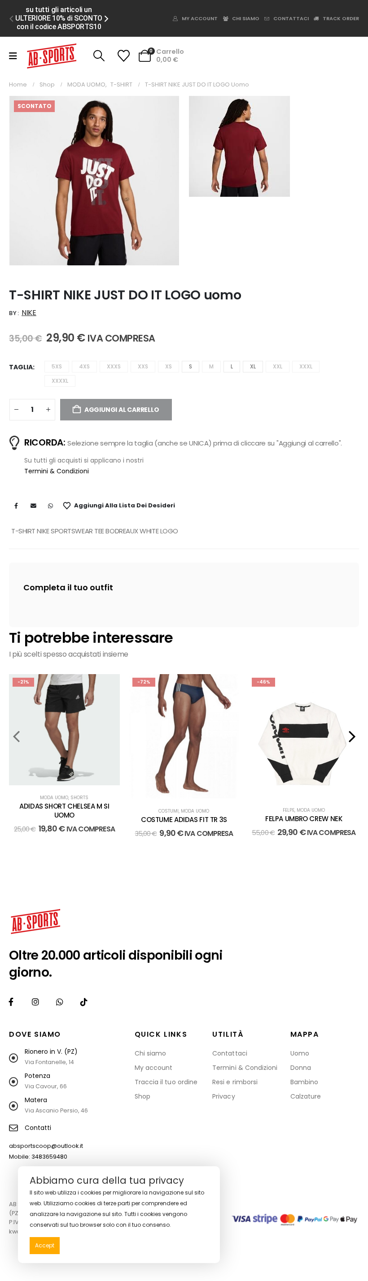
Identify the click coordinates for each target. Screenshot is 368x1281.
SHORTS (79, 797)
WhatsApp (50, 505)
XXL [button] (277, 366)
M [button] (211, 366)
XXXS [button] (114, 366)
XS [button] (168, 366)
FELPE (288, 810)
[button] (11, 18)
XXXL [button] (305, 366)
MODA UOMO (54, 797)
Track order (341, 18)
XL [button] (253, 366)
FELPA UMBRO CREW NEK (303, 818)
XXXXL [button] (60, 381)
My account (200, 18)
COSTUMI (168, 811)
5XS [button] (57, 366)
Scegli (71, 776)
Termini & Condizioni (56, 471)
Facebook (16, 505)
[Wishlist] (123, 56)
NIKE (29, 312)
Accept (44, 1245)
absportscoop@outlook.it (46, 1146)
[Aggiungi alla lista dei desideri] (106, 687)
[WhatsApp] (59, 1002)
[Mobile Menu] (13, 56)
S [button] (190, 366)
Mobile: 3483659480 (38, 1156)
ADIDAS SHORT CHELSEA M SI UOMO (64, 810)
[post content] (64, 729)
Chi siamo (245, 18)
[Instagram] (35, 1002)
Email (33, 505)
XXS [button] (143, 366)
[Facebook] (11, 1002)
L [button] (232, 366)
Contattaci (291, 18)
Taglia (21, 367)
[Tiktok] (83, 1002)
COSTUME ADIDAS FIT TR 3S (184, 819)
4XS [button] (84, 366)
